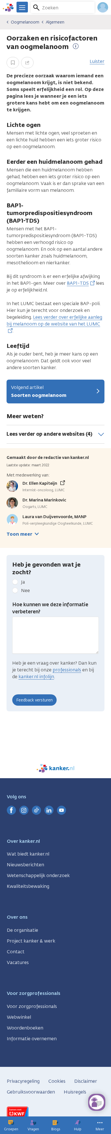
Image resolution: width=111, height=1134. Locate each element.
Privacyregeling (23, 1081)
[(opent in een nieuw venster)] (11, 810)
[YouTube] (61, 810)
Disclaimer (85, 1081)
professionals (67, 670)
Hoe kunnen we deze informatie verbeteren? (50, 608)
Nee (25, 590)
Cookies (56, 1081)
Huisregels (75, 1092)
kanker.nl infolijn (36, 677)
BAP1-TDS (78, 283)
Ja (23, 582)
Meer (100, 1129)
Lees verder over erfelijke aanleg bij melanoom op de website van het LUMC (54, 320)
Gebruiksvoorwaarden (31, 1092)
